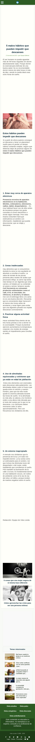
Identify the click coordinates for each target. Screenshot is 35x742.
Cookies (13, 739)
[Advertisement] (17, 24)
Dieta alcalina (12, 706)
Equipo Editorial (25, 55)
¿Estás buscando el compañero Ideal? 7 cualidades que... (22, 671)
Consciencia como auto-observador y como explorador (21, 695)
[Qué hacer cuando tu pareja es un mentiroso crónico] (10, 657)
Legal (8, 739)
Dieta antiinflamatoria (17, 716)
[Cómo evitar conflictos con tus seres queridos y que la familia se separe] (10, 664)
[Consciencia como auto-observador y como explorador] (10, 696)
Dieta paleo (24, 706)
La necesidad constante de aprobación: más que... (23, 687)
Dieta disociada (25, 711)
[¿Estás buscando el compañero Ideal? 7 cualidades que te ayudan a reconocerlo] (10, 672)
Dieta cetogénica (10, 711)
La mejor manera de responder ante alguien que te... (23, 680)
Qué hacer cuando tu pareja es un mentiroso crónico (23, 656)
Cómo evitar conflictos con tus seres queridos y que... (23, 664)
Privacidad (19, 739)
